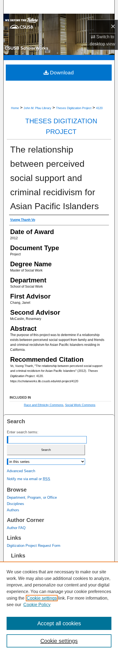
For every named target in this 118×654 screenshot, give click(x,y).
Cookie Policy (36, 604)
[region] (59, 608)
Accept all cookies (59, 623)
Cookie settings (42, 598)
